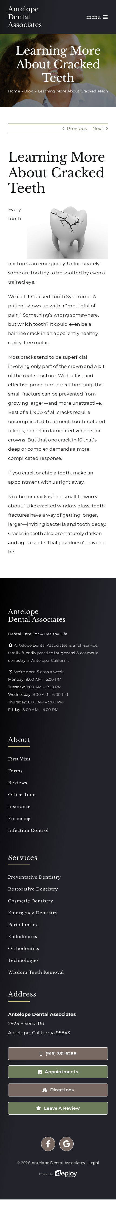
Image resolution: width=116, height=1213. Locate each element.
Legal (93, 1162)
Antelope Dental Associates (58, 1162)
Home (14, 91)
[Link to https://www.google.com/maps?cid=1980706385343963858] (66, 1144)
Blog (29, 91)
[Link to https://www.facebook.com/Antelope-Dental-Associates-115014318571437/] (48, 1144)
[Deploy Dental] (66, 1174)
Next (97, 128)
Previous (77, 128)
